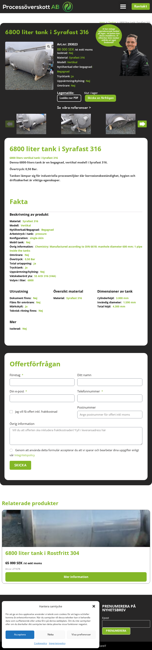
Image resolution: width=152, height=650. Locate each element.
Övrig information (22, 424)
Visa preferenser (81, 634)
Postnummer (86, 407)
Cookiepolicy (40, 643)
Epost (105, 618)
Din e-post (17, 391)
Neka (51, 634)
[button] (94, 606)
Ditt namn (84, 375)
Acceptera (20, 634)
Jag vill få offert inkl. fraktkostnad (36, 411)
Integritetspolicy (57, 643)
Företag (15, 375)
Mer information (76, 577)
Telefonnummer (89, 391)
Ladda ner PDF (69, 98)
